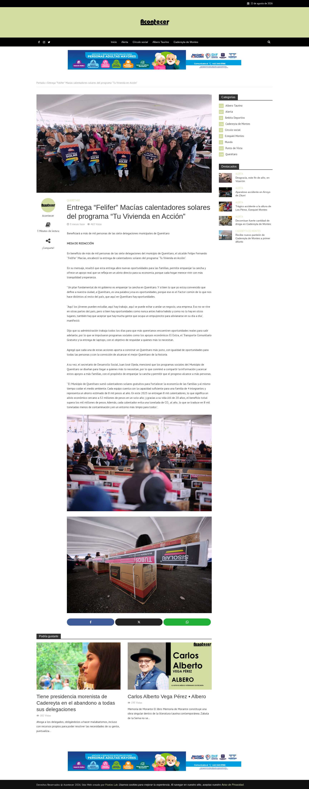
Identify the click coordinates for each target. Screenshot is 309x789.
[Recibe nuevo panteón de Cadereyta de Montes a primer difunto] (225, 234)
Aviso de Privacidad (233, 784)
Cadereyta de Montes (186, 42)
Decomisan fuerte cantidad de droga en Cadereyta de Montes (253, 222)
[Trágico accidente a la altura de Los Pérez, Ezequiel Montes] (225, 206)
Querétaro (73, 200)
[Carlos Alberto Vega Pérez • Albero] (170, 665)
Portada (40, 82)
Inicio (114, 42)
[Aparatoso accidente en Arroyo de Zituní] (225, 192)
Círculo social (140, 42)
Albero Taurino (161, 42)
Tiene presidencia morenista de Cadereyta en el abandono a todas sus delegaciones (75, 703)
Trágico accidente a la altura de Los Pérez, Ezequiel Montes (253, 208)
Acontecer (48, 215)
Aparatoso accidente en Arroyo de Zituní (253, 194)
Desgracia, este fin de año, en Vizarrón (252, 179)
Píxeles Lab (111, 784)
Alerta (124, 42)
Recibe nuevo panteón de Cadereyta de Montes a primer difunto (253, 238)
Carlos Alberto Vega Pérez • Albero (167, 696)
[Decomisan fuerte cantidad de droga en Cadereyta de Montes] (225, 220)
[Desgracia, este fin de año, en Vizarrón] (225, 177)
